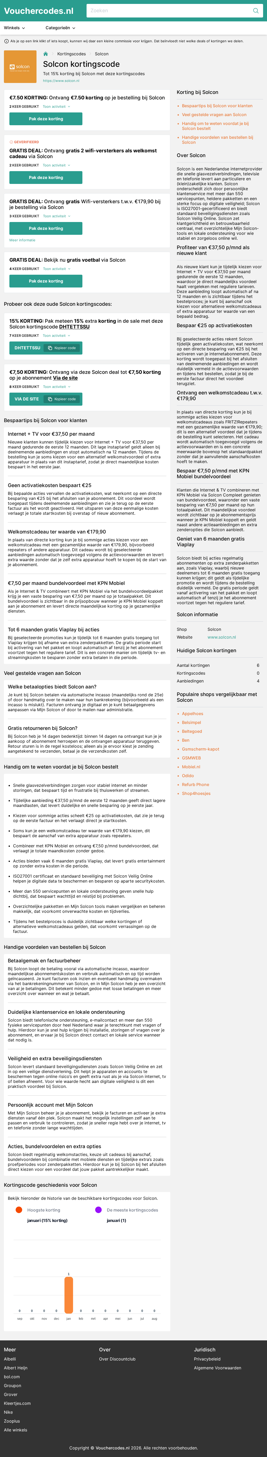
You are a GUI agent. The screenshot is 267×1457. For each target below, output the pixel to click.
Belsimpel (191, 722)
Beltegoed (192, 731)
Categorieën (58, 27)
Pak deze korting (46, 118)
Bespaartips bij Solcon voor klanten (217, 105)
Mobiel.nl (191, 766)
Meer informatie (22, 240)
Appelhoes (192, 713)
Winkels (12, 27)
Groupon (12, 1385)
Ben (186, 740)
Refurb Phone (195, 784)
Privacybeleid (207, 1359)
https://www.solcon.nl (61, 81)
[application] (87, 1277)
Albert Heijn (15, 1367)
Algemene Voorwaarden (217, 1367)
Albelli (10, 1359)
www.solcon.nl (222, 637)
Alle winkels (15, 1429)
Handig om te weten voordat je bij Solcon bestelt (215, 126)
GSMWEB (191, 757)
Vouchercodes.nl (39, 11)
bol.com (12, 1376)
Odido (188, 775)
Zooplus (12, 1421)
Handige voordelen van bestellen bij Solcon (217, 140)
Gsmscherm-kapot (200, 749)
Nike (8, 1412)
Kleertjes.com (17, 1403)
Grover (10, 1394)
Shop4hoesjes (196, 793)
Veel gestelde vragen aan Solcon (214, 114)
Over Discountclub (117, 1359)
